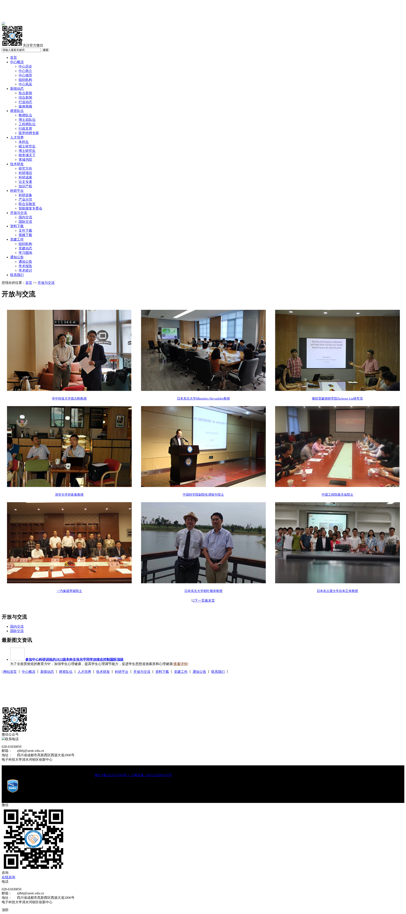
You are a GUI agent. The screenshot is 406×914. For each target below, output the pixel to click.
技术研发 (17, 164)
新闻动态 (17, 88)
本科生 (24, 142)
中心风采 (25, 84)
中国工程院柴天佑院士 (337, 494)
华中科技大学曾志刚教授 (69, 398)
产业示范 (25, 199)
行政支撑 (25, 128)
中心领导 (25, 75)
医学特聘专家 (29, 133)
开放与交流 (18, 213)
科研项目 (25, 173)
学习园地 (25, 252)
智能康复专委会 (30, 208)
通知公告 (17, 257)
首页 (13, 57)
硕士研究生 (27, 146)
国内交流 (25, 217)
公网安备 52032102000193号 (151, 775)
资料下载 (17, 226)
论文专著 (25, 182)
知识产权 (25, 186)
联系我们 (17, 275)
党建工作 (17, 239)
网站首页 (10, 671)
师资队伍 (17, 111)
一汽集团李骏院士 (69, 591)
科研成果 (25, 177)
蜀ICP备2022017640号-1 (112, 775)
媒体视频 (25, 106)
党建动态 (25, 248)
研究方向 (25, 168)
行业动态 (25, 102)
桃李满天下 (27, 155)
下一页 (200, 600)
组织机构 (25, 80)
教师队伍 (25, 115)
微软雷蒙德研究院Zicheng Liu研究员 (337, 398)
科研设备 (25, 195)
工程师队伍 (27, 124)
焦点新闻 (25, 93)
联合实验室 (27, 204)
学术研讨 (25, 270)
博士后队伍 (27, 119)
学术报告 (25, 266)
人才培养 (17, 137)
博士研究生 (27, 150)
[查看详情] (180, 664)
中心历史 (25, 66)
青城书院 (25, 159)
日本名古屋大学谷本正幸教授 (337, 591)
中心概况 (17, 62)
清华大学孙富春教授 (69, 494)
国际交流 (25, 221)
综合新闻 (25, 97)
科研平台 (17, 190)
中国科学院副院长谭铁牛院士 (203, 494)
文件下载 (25, 230)
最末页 (210, 600)
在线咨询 (8, 877)
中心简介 (25, 71)
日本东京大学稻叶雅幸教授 (203, 591)
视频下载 (25, 235)
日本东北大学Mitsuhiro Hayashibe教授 (203, 398)
